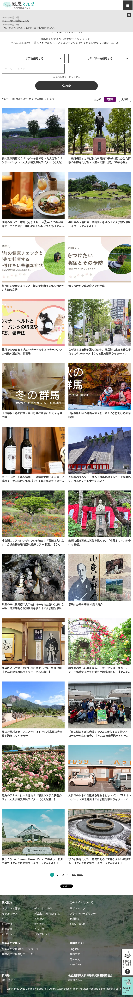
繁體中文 (75, 954)
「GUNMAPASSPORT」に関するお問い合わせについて (30, 27)
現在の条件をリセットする (66, 76)
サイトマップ (77, 908)
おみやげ (7, 924)
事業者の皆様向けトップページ (20, 949)
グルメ (6, 918)
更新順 (110, 99)
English (74, 949)
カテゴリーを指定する (100, 58)
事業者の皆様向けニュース (17, 954)
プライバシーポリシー (83, 913)
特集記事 (7, 929)
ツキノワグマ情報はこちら (15, 20)
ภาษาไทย (75, 964)
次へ (74, 874)
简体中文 (75, 959)
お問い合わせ (77, 924)
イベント (7, 934)
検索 (68, 86)
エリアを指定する (33, 58)
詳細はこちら (9, 979)
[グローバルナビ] (128, 5)
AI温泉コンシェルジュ (47, 913)
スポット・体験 (11, 908)
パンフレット (42, 934)
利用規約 (75, 918)
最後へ (80, 874)
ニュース (39, 929)
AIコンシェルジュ (44, 908)
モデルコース (10, 913)
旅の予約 (39, 924)
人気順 (124, 99)
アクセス (39, 918)
